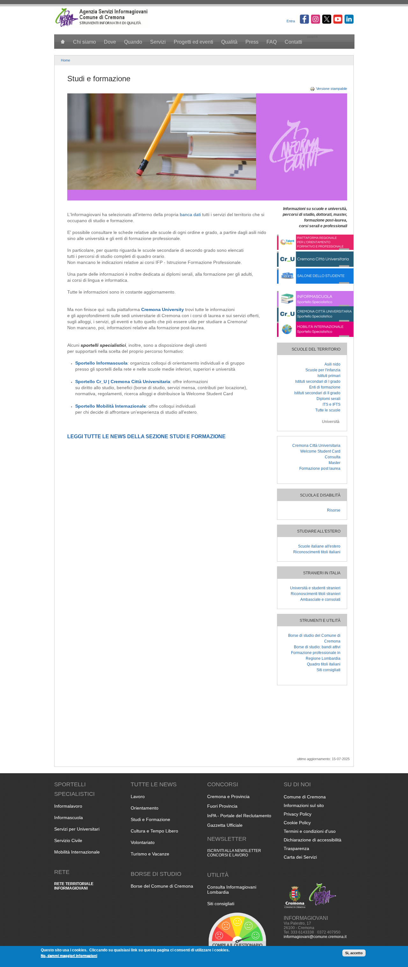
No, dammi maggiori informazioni (69, 955)
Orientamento (144, 808)
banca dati (190, 214)
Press (252, 42)
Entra (291, 21)
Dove (110, 42)
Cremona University (162, 309)
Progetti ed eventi (193, 42)
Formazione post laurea (319, 468)
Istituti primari (328, 376)
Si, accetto (354, 953)
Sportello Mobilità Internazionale (110, 406)
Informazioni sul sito (304, 805)
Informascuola (68, 817)
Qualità (229, 42)
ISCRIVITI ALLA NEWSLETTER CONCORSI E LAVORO (234, 852)
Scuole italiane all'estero (319, 546)
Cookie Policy (297, 822)
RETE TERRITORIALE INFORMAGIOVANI (73, 886)
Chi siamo (84, 42)
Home (65, 60)
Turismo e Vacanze (150, 853)
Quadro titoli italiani (323, 664)
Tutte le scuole (327, 410)
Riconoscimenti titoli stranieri (315, 594)
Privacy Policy (297, 814)
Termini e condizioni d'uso (310, 831)
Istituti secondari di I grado (317, 381)
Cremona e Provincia (228, 796)
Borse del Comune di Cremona (162, 886)
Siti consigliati (328, 670)
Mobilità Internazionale (77, 851)
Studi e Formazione (150, 819)
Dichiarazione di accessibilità (312, 839)
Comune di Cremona (305, 796)
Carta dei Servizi (300, 857)
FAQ (271, 42)
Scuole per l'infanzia (322, 370)
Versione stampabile (331, 89)
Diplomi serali (328, 398)
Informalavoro (68, 806)
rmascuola (116, 363)
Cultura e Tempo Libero (154, 830)
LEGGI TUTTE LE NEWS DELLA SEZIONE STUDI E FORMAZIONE (146, 436)
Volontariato (143, 842)
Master (334, 463)
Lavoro (138, 796)
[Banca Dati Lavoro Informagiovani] (315, 249)
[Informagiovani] (102, 26)
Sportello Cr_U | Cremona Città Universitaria (122, 381)
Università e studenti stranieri (315, 588)
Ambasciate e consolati (320, 599)
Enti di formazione (324, 387)
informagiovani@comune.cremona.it (315, 936)
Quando (133, 42)
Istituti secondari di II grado (317, 393)
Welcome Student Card (320, 451)
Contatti (293, 42)
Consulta (332, 457)
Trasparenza (296, 848)
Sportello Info (90, 363)
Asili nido (332, 364)
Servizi (158, 42)
